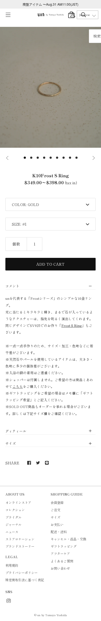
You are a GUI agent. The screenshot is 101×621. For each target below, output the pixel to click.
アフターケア (60, 553)
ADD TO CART (50, 264)
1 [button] (25, 158)
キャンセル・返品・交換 (68, 539)
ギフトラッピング (63, 546)
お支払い (57, 524)
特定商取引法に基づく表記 (24, 579)
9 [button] (76, 158)
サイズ (55, 517)
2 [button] (31, 158)
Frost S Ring (71, 325)
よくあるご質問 (62, 561)
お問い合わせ (60, 568)
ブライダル (13, 517)
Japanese (84, 15)
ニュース (11, 531)
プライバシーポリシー (21, 572)
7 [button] (63, 158)
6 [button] (57, 158)
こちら (17, 386)
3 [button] (38, 158)
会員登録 (57, 502)
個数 (16, 244)
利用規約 (11, 565)
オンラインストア (18, 502)
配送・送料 (59, 531)
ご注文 (55, 509)
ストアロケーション (19, 539)
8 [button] (70, 158)
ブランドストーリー (19, 546)
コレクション (15, 509)
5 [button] (51, 158)
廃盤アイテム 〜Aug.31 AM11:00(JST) (50, 4)
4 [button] (44, 158)
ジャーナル (13, 524)
